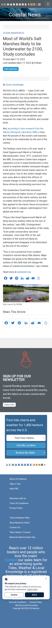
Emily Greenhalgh (14, 84)
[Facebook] (6, 322)
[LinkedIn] (26, 322)
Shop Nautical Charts (20, 522)
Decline (14, 595)
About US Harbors (18, 479)
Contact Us (15, 527)
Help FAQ (14, 488)
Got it (34, 595)
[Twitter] (13, 322)
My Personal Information (26, 605)
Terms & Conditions (19, 503)
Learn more (32, 589)
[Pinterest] (19, 322)
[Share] (45, 322)
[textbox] (25, 438)
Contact (11, 560)
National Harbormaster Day (22, 537)
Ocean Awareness (13, 33)
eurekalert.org (24, 272)
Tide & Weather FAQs (20, 517)
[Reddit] (32, 322)
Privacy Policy (16, 508)
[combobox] (26, 438)
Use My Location (26, 445)
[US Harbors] (20, 3)
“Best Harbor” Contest (20, 532)
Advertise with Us (18, 498)
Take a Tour (15, 484)
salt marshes (10, 69)
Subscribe (9, 404)
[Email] (39, 322)
